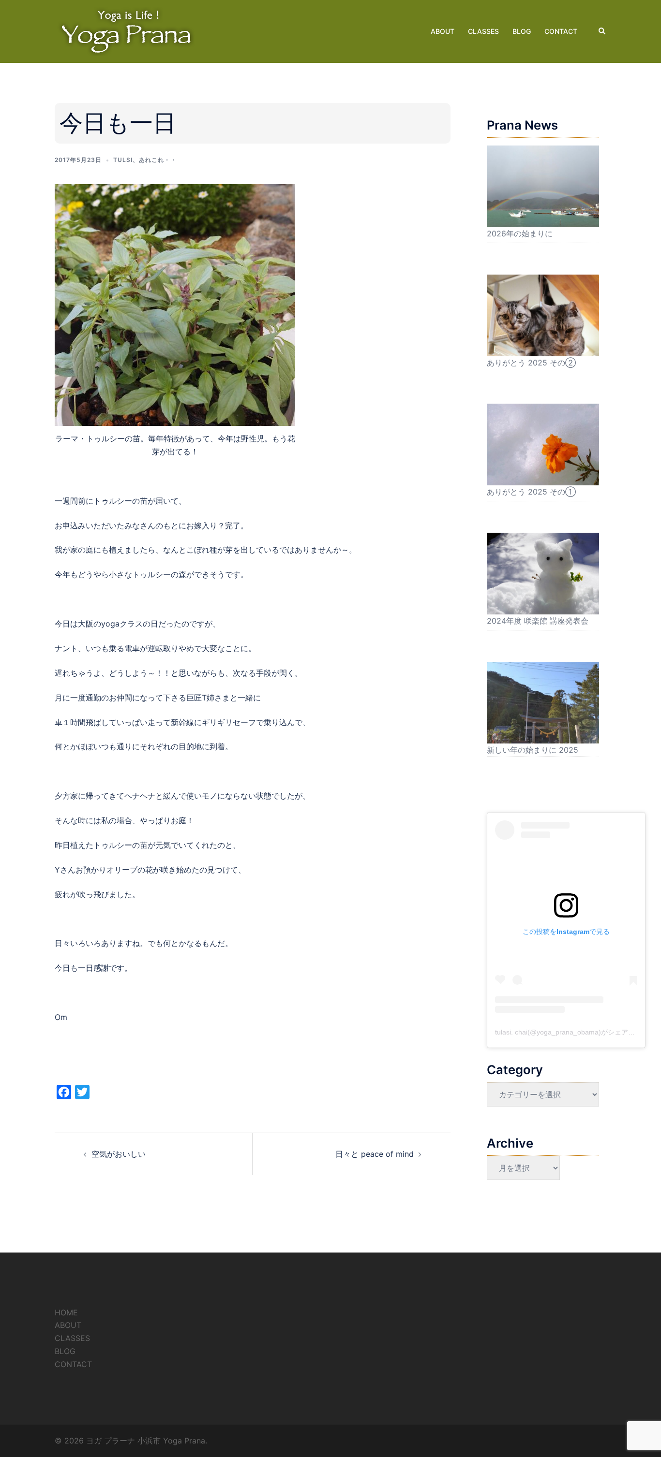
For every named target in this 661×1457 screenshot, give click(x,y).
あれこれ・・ (158, 159)
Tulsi (123, 159)
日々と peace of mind (374, 1154)
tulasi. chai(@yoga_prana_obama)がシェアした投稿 (575, 1032)
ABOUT (442, 31)
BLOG (521, 31)
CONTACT (560, 31)
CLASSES (483, 31)
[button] (602, 31)
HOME (66, 1312)
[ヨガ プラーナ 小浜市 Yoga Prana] (127, 30)
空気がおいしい (118, 1154)
